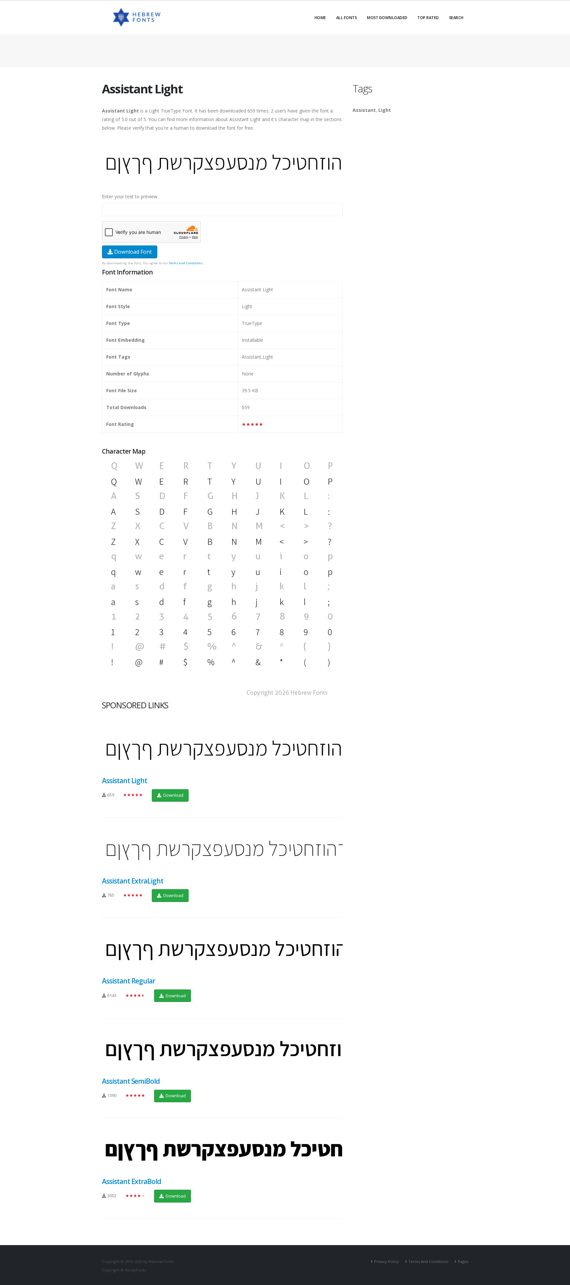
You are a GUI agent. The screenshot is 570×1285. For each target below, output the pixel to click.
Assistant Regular (128, 980)
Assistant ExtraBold (131, 1181)
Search (456, 17)
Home (320, 17)
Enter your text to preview (129, 196)
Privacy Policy (386, 1261)
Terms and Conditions (186, 263)
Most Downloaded (387, 17)
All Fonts (346, 17)
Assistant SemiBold (131, 1081)
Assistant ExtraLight (132, 880)
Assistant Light (124, 780)
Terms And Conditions (428, 1261)
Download (172, 795)
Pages (463, 1261)
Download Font (132, 251)
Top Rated (428, 17)
